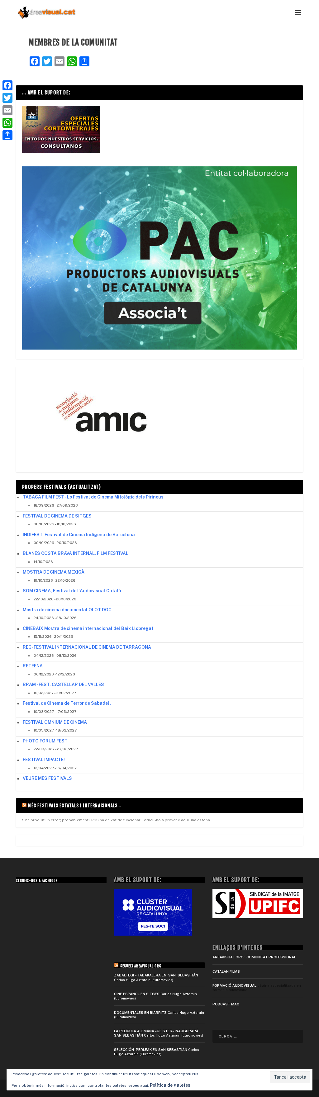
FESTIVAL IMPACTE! (44, 759)
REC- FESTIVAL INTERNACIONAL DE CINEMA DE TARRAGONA (87, 647)
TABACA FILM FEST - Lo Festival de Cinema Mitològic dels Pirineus (93, 496)
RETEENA (33, 665)
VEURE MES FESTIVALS (47, 778)
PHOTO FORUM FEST (45, 740)
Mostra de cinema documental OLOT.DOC (67, 609)
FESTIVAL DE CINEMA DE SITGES (57, 515)
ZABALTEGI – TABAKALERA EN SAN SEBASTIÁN (156, 975)
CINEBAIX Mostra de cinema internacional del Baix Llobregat (88, 628)
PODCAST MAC (225, 1004)
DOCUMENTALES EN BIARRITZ (140, 1012)
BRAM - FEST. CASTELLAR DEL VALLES (63, 684)
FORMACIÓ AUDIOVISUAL (234, 985)
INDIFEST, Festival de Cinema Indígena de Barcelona (79, 534)
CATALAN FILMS (226, 971)
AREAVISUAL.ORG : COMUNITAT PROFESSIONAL (254, 957)
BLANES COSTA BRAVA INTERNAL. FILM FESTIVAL (75, 553)
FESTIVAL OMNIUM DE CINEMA (55, 722)
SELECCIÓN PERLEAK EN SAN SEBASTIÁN (150, 1050)
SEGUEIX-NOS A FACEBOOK (37, 881)
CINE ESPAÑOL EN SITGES (137, 994)
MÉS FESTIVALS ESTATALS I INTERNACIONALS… (74, 805)
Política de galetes (170, 1085)
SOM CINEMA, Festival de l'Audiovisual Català (72, 590)
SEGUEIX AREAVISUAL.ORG (140, 966)
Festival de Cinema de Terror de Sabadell (67, 703)
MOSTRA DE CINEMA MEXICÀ (53, 572)
